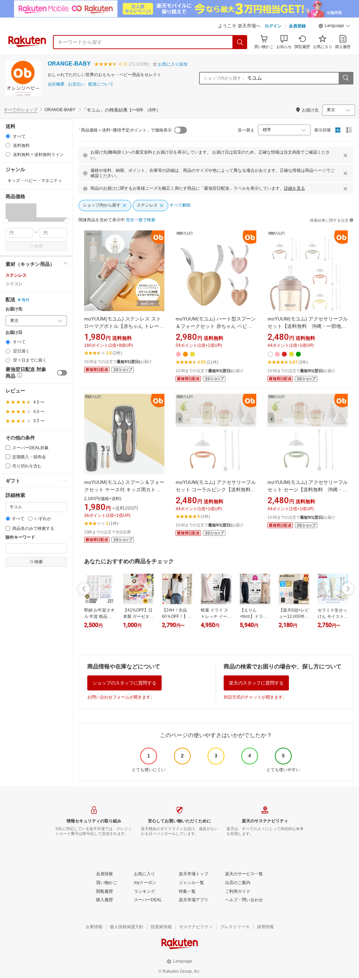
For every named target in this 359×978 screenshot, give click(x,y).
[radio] (8, 136)
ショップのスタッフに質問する (124, 683)
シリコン (14, 283)
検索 (38, 246)
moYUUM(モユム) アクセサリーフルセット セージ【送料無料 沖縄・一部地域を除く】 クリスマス (307, 489)
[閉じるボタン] (345, 155)
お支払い (76, 84)
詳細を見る (294, 188)
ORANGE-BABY (69, 64)
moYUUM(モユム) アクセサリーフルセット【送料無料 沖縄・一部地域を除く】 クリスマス (307, 326)
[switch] (62, 373)
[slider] (5, 221)
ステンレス (16, 275)
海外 (25, 299)
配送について (101, 84)
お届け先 (14, 309)
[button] (334, 26)
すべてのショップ (21, 109)
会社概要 (56, 84)
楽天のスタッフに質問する (256, 683)
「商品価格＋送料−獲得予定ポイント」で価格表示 (124, 130)
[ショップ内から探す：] (346, 78)
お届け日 (14, 332)
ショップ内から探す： (224, 78)
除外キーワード (20, 537)
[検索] (240, 42)
